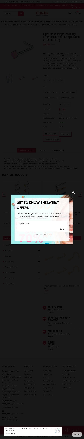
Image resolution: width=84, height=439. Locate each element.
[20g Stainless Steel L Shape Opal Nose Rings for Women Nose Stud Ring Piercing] (58, 431)
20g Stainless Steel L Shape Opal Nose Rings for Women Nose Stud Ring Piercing (28, 429)
